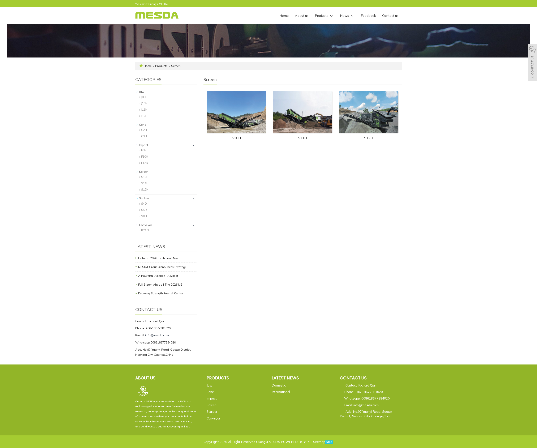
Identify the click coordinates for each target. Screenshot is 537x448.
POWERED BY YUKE (296, 442)
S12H (368, 138)
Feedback (368, 15)
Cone (142, 125)
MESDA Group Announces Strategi (162, 267)
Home (284, 15)
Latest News (285, 378)
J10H (144, 103)
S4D (144, 203)
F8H (143, 150)
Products (322, 15)
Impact (143, 145)
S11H (302, 138)
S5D (144, 210)
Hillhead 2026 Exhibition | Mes (158, 258)
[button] (331, 15)
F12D (144, 163)
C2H (144, 130)
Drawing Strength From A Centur (160, 293)
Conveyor (145, 225)
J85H (144, 97)
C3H (144, 136)
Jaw (141, 92)
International (281, 392)
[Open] (532, 63)
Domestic (279, 385)
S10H (236, 138)
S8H (144, 216)
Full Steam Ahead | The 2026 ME (160, 284)
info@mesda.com (157, 335)
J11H (144, 109)
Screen (175, 66)
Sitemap (319, 442)
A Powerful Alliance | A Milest (158, 276)
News (345, 15)
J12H (144, 116)
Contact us (390, 15)
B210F (145, 230)
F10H (144, 156)
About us (302, 15)
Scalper (144, 198)
